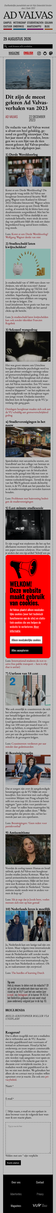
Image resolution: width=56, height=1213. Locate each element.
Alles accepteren (20, 650)
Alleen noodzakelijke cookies (26, 640)
